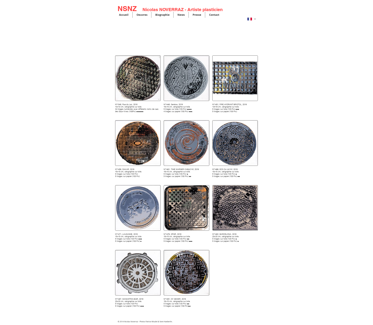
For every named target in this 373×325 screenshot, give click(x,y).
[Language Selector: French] (251, 19)
